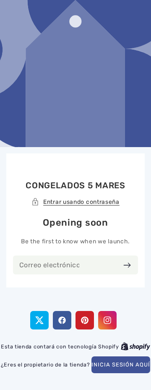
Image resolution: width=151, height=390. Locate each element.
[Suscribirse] (126, 265)
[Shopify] (135, 346)
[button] (75, 202)
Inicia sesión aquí (120, 364)
